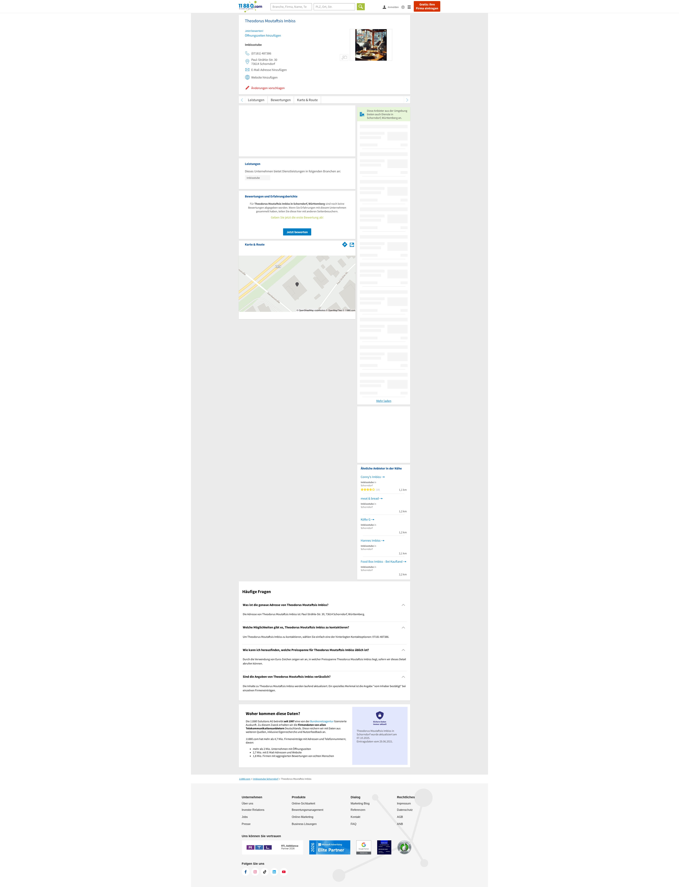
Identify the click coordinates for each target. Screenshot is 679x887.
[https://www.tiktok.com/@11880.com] (265, 872)
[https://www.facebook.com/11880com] (245, 872)
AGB (400, 816)
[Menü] (411, 7)
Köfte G (365, 519)
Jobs (245, 816)
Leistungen (256, 100)
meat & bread (370, 498)
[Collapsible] (403, 605)
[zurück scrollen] (242, 99)
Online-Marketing (302, 816)
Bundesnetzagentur (322, 721)
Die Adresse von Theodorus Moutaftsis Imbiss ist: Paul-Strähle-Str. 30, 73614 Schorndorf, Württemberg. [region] (304, 614)
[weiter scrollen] (407, 99)
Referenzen (358, 809)
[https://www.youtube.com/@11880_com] (284, 872)
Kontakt (355, 816)
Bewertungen (281, 100)
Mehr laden (383, 401)
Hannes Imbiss (371, 540)
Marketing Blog (360, 803)
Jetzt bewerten (297, 232)
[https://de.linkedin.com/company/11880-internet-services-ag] (274, 872)
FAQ (353, 823)
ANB (400, 823)
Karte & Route (307, 100)
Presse (246, 823)
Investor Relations (253, 809)
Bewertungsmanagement (307, 809)
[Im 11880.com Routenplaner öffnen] (344, 243)
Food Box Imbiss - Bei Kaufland (381, 561)
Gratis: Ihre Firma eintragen (427, 6)
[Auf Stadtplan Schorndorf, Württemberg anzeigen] (352, 244)
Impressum (404, 803)
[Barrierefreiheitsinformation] (404, 7)
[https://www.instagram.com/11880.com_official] (255, 872)
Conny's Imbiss (371, 477)
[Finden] (361, 6)
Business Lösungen (304, 823)
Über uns (247, 803)
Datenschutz (405, 809)
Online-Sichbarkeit (303, 803)
